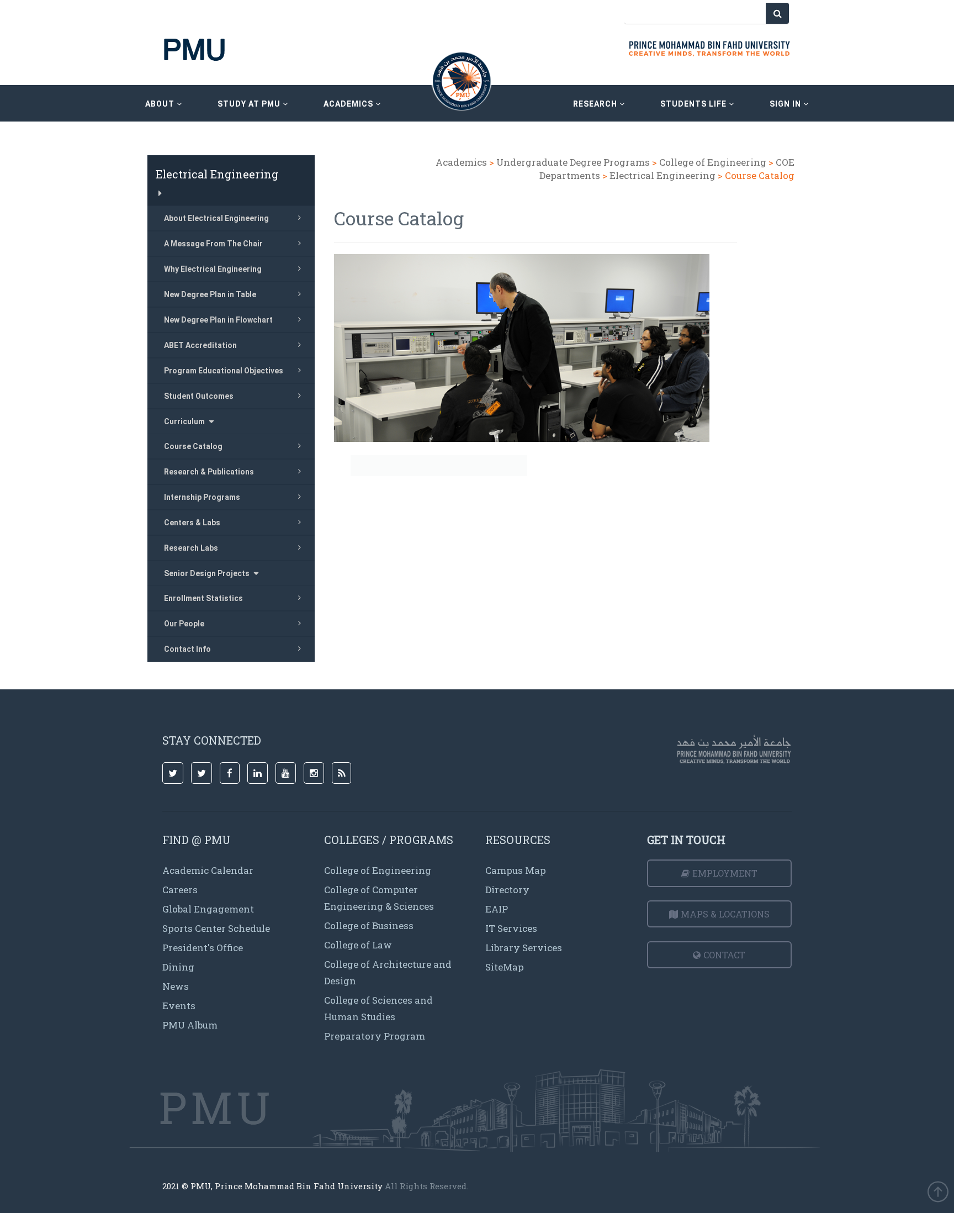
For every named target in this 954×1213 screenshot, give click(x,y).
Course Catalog (193, 446)
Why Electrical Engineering (213, 269)
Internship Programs (202, 497)
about (161, 103)
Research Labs (191, 548)
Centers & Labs (192, 522)
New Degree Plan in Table (210, 294)
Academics (461, 162)
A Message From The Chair (213, 243)
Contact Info (187, 649)
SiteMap (504, 967)
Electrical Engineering (664, 175)
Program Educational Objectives (223, 370)
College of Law (358, 944)
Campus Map (515, 870)
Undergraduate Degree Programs (573, 162)
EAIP (496, 909)
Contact (724, 955)
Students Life (694, 103)
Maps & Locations (725, 914)
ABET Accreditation (200, 345)
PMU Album (190, 1025)
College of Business (369, 925)
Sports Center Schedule (216, 928)
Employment (724, 873)
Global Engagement (208, 909)
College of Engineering (712, 162)
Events (178, 1005)
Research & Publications (209, 471)
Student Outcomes (199, 396)
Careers (180, 889)
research (596, 103)
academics (349, 103)
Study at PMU (250, 103)
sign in (786, 103)
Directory (507, 889)
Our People (184, 623)
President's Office (202, 947)
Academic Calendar (207, 870)
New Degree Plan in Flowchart (218, 319)
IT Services (511, 928)
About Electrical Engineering (216, 218)
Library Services (523, 947)
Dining (178, 967)
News (175, 986)
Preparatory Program (374, 1036)
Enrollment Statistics (203, 598)
